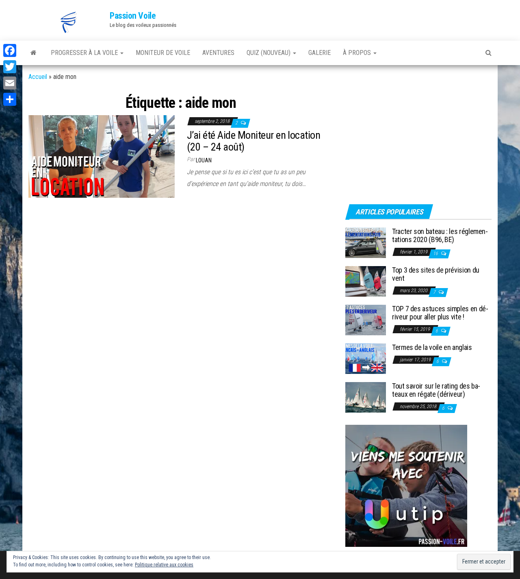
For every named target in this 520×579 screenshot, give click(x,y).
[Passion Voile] (33, 53)
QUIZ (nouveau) (269, 53)
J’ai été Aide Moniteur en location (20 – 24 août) (253, 141)
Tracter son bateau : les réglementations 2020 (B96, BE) (440, 235)
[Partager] (10, 99)
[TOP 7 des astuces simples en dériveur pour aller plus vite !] (365, 319)
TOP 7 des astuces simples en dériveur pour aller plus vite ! (440, 312)
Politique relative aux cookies (164, 565)
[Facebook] (10, 50)
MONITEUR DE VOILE (163, 53)
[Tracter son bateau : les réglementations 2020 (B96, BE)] (365, 242)
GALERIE (319, 53)
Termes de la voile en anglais (432, 347)
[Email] (10, 83)
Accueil (37, 77)
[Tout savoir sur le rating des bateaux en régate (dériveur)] (365, 397)
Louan (204, 160)
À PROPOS (358, 53)
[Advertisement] (396, 141)
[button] (69, 22)
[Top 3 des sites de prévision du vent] (365, 281)
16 (436, 253)
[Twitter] (10, 67)
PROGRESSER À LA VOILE (85, 53)
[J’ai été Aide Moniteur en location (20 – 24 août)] (101, 156)
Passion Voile (133, 16)
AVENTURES (218, 53)
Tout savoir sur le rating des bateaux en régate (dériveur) (436, 390)
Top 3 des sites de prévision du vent (435, 274)
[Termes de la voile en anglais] (365, 358)
